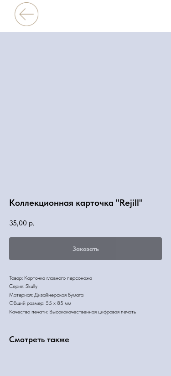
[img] (26, 13)
